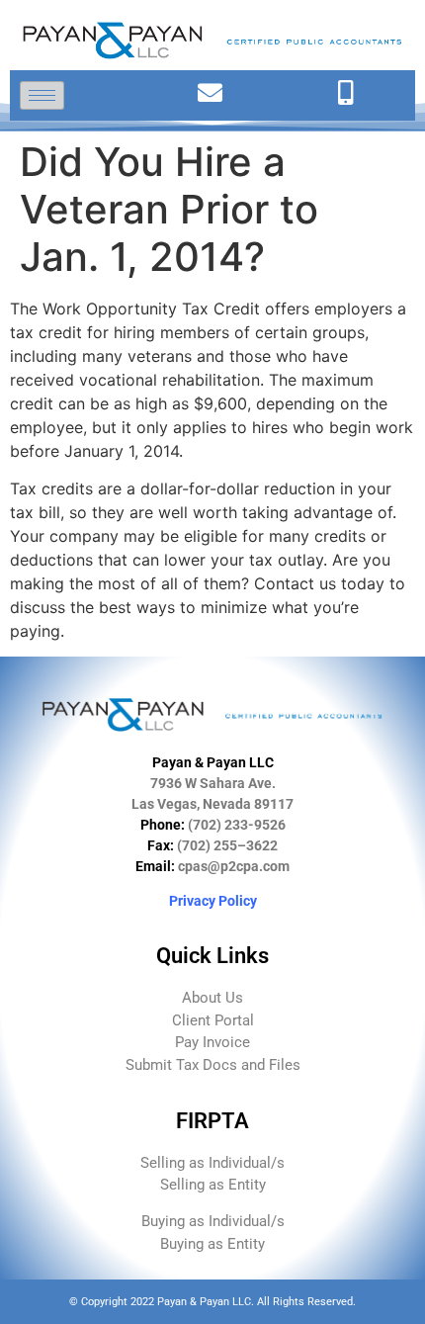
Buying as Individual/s (213, 1221)
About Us (212, 998)
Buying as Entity (212, 1244)
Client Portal (213, 1020)
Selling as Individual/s (212, 1163)
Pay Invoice (212, 1042)
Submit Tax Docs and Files (213, 1065)
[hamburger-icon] (42, 95)
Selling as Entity (213, 1184)
